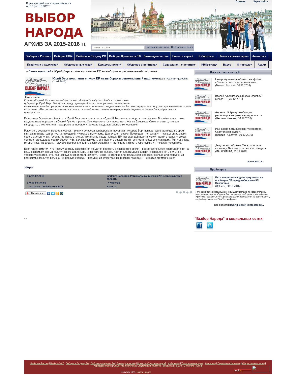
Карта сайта (261, 1)
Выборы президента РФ (103, 363)
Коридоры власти (109, 64)
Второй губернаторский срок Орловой (238, 95)
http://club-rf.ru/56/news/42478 (46, 186)
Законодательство (126, 363)
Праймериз (218, 169)
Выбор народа (144, 372)
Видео (227, 64)
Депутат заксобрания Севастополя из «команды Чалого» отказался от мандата (240, 147)
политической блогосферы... (246, 205)
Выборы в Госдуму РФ (91, 56)
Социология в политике (149, 365)
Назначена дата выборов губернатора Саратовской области (238, 130)
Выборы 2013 (57, 363)
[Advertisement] (233, 293)
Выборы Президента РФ (125, 56)
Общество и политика (124, 365)
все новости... (255, 161)
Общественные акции (78, 64)
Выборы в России (39, 363)
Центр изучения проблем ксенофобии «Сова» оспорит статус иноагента (238, 81)
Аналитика (210, 363)
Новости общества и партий (151, 363)
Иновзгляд (168, 365)
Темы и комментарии (192, 363)
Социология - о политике (179, 64)
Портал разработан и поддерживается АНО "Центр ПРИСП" (48, 5)
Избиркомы (174, 363)
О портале (189, 365)
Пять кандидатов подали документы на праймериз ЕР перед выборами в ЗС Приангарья (239, 180)
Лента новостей (40, 71)
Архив (262, 64)
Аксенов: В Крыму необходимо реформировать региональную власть (238, 114)
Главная (240, 1)
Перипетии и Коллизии (228, 363)
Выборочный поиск (182, 47)
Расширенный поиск (157, 47)
